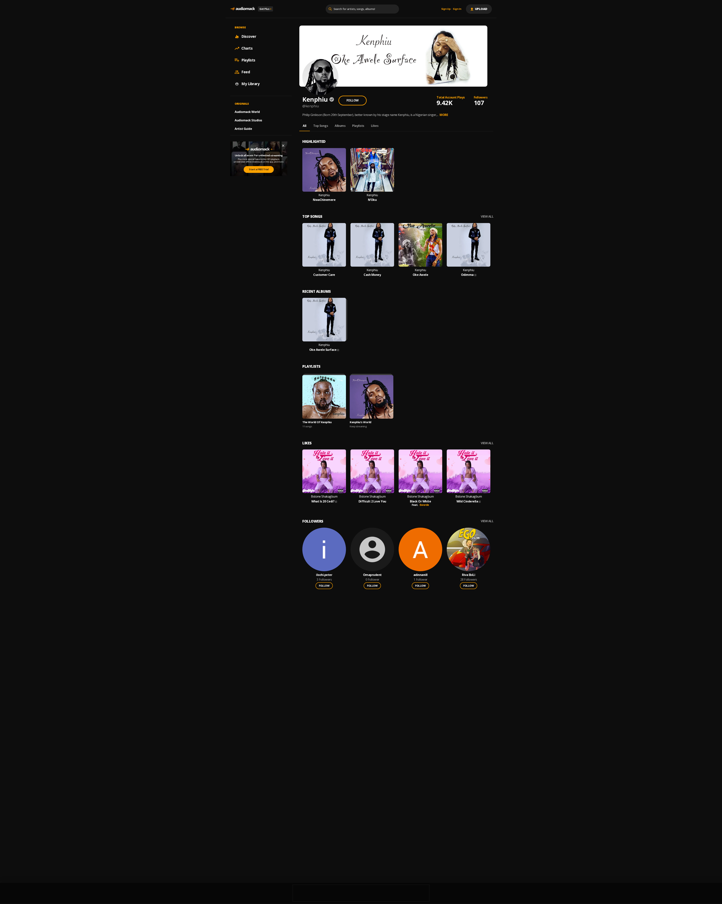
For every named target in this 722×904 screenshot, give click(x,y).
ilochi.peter (324, 575)
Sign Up (446, 9)
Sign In (457, 9)
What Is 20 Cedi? (322, 501)
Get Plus (265, 9)
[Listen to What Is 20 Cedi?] (324, 471)
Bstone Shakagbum (324, 497)
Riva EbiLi (468, 575)
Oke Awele (420, 275)
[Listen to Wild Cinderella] (468, 471)
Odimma (467, 275)
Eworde (424, 505)
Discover (248, 36)
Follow (353, 100)
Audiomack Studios (248, 120)
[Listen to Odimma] (468, 245)
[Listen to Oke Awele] (420, 245)
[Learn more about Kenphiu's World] (371, 397)
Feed (245, 72)
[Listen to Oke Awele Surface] (324, 319)
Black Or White (420, 501)
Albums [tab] (340, 126)
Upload (481, 9)
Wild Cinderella (467, 501)
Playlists (248, 60)
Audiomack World (247, 112)
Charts (247, 48)
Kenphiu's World (360, 422)
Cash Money (372, 275)
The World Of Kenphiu (316, 422)
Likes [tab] (374, 126)
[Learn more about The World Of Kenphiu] (324, 397)
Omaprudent (372, 575)
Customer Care (324, 275)
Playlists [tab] (358, 126)
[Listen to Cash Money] (372, 245)
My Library (250, 83)
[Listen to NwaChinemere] (324, 170)
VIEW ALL (487, 217)
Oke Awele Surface (323, 350)
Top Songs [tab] (320, 126)
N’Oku (372, 200)
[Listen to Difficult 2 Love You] (372, 471)
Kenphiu (324, 195)
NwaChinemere (324, 200)
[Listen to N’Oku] (372, 170)
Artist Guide (243, 129)
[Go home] (242, 9)
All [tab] (304, 126)
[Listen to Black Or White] (420, 471)
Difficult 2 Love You (372, 501)
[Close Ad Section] (283, 146)
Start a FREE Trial (258, 169)
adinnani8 (420, 575)
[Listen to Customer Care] (324, 245)
